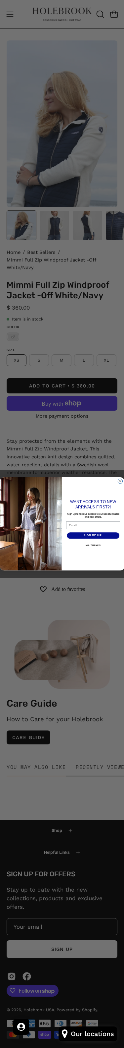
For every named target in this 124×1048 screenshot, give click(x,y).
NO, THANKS (93, 545)
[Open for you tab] (21, 1027)
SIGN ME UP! (93, 535)
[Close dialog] (120, 481)
